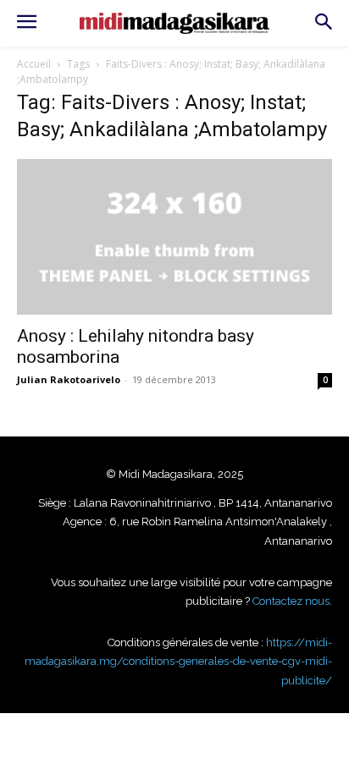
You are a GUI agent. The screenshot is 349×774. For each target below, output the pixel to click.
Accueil (34, 64)
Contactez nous (291, 601)
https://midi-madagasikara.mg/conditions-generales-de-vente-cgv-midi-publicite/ (178, 661)
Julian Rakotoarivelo (68, 379)
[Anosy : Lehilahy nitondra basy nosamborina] (174, 237)
